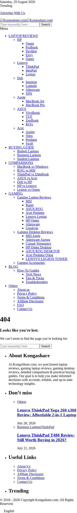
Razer (30, 205)
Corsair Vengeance (38, 243)
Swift (29, 143)
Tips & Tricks (35, 278)
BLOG (13, 266)
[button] (38, 511)
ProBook (32, 47)
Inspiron (31, 82)
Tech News (33, 274)
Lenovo (22, 63)
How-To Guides (28, 270)
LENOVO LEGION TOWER (46, 259)
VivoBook (33, 113)
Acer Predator (35, 213)
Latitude (31, 86)
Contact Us (24, 309)
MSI (29, 201)
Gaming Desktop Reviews (35, 232)
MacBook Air (35, 101)
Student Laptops (28, 159)
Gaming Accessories (31, 263)
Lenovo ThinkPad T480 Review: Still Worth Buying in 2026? (46, 437)
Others (13, 286)
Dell (20, 78)
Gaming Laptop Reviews (34, 197)
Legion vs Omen (28, 189)
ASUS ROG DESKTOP (43, 251)
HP (19, 39)
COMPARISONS (21, 163)
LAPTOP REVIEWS (23, 36)
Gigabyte (32, 228)
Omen (30, 43)
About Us (23, 466)
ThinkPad (32, 66)
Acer (20, 128)
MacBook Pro (35, 105)
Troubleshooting (37, 282)
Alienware (33, 89)
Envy (29, 55)
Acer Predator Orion (39, 255)
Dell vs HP (24, 182)
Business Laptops (29, 155)
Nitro (29, 136)
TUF (29, 116)
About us (23, 289)
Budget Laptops (28, 151)
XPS (29, 93)
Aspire (30, 132)
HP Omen (32, 220)
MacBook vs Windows (32, 166)
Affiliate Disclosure (30, 301)
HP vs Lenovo (27, 186)
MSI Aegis (33, 236)
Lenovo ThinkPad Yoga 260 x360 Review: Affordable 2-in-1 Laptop (46, 412)
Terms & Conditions (30, 297)
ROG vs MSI (26, 170)
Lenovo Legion (36, 216)
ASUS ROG (34, 209)
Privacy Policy (27, 293)
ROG (29, 124)
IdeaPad (31, 70)
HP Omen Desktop (38, 247)
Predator (31, 139)
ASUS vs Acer (27, 178)
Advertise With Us (12, 13)
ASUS (21, 109)
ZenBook (32, 120)
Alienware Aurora (38, 239)
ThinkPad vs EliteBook (33, 174)
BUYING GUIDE (21, 147)
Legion (30, 74)
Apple (21, 97)
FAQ (20, 305)
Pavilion (31, 51)
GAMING (16, 193)
